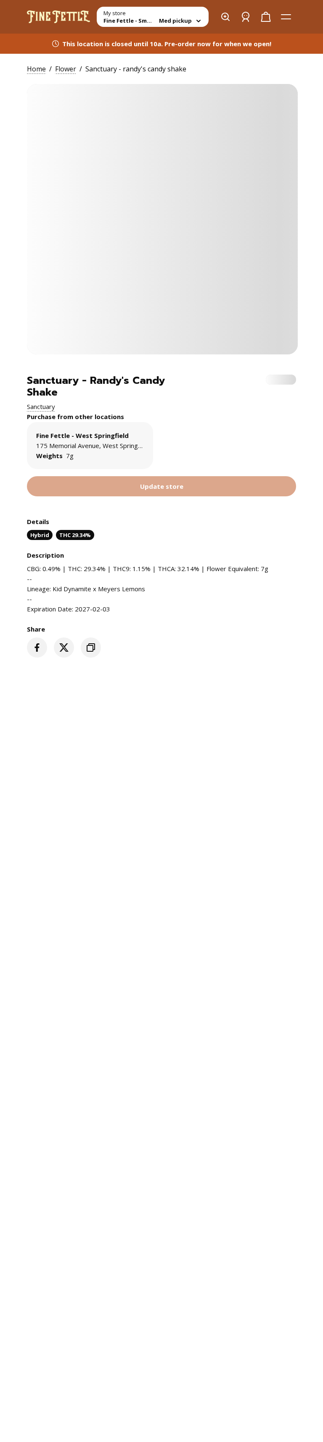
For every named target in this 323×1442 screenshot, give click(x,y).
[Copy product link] (91, 647)
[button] (41, 406)
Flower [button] (65, 68)
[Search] (225, 17)
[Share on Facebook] (37, 647)
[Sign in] (246, 17)
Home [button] (36, 68)
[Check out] (266, 17)
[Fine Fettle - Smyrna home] (58, 17)
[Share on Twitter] (64, 647)
